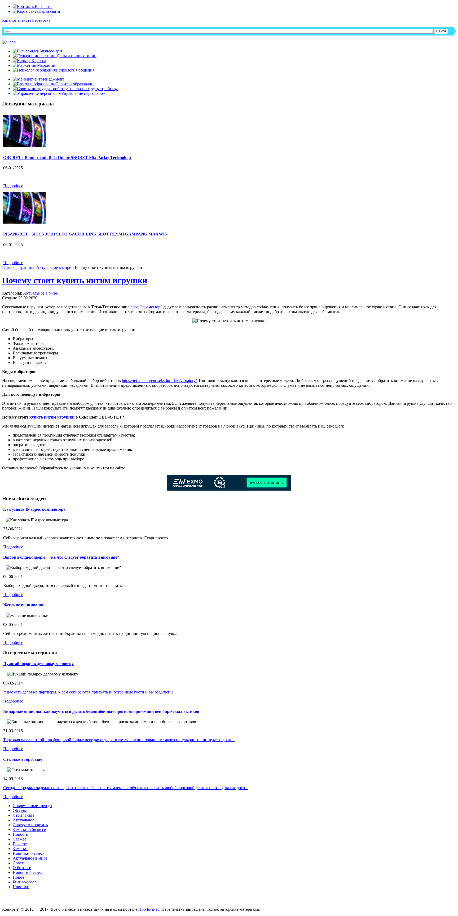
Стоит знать (23, 815)
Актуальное (23, 820)
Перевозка (41, 20)
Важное (20, 844)
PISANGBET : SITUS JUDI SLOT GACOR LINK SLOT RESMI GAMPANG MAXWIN (85, 234)
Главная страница (18, 267)
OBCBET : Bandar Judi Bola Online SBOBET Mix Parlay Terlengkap (67, 157)
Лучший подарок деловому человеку (38, 663)
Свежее (19, 839)
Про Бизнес (148, 909)
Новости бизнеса (28, 872)
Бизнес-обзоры (26, 882)
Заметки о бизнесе (29, 829)
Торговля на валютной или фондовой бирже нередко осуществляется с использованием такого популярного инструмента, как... (119, 739)
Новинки (21, 886)
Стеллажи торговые (22, 759)
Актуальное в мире (53, 267)
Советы (20, 863)
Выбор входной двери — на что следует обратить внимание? (61, 557)
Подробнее (13, 186)
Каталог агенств (17, 20)
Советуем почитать (30, 824)
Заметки (20, 848)
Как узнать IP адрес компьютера (34, 509)
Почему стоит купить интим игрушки (74, 280)
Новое (18, 877)
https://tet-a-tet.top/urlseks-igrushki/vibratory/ (159, 380)
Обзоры (20, 810)
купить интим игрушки (51, 417)
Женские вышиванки (24, 605)
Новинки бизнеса (29, 853)
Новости (20, 834)
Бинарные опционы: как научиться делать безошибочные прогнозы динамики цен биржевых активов (101, 711)
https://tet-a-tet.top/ (145, 307)
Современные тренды (32, 805)
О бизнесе (22, 867)
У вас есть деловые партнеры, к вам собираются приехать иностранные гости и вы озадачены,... (90, 692)
